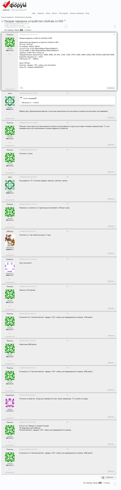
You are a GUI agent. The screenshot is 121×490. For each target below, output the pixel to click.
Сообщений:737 (9, 255)
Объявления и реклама (23, 17)
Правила (41, 13)
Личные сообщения (77, 13)
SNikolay (10, 231)
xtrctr (10, 93)
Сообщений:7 (10, 418)
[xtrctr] (21, 88)
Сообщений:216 (9, 282)
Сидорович (10, 395)
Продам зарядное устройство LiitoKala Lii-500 (33, 21)
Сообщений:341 (9, 118)
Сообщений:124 (9, 89)
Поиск (48, 13)
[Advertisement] (62, 77)
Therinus (10, 35)
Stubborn (9, 259)
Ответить (111, 88)
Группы (54, 13)
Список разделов (7, 17)
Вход (87, 13)
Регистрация (63, 13)
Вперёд (28, 30)
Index (34, 13)
